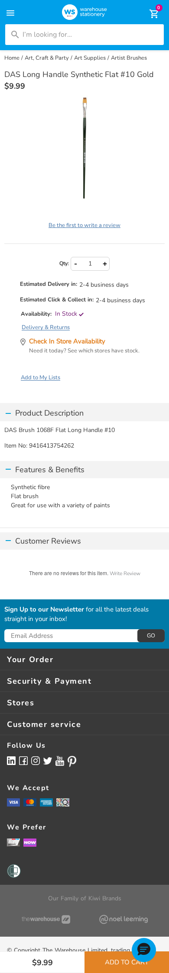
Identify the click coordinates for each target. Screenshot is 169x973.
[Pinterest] (72, 761)
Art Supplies (90, 58)
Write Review (125, 573)
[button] (144, 950)
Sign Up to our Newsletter (44, 610)
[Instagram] (35, 760)
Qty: (64, 263)
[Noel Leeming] (123, 919)
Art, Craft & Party (47, 58)
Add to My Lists (40, 377)
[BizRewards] (13, 842)
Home (12, 58)
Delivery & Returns (46, 327)
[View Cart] (148, 14)
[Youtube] (59, 761)
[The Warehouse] (45, 919)
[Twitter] (47, 760)
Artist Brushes (129, 58)
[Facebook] (23, 760)
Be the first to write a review (84, 225)
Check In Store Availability (67, 341)
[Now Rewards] (29, 842)
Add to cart (127, 962)
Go (151, 636)
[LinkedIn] (11, 760)
